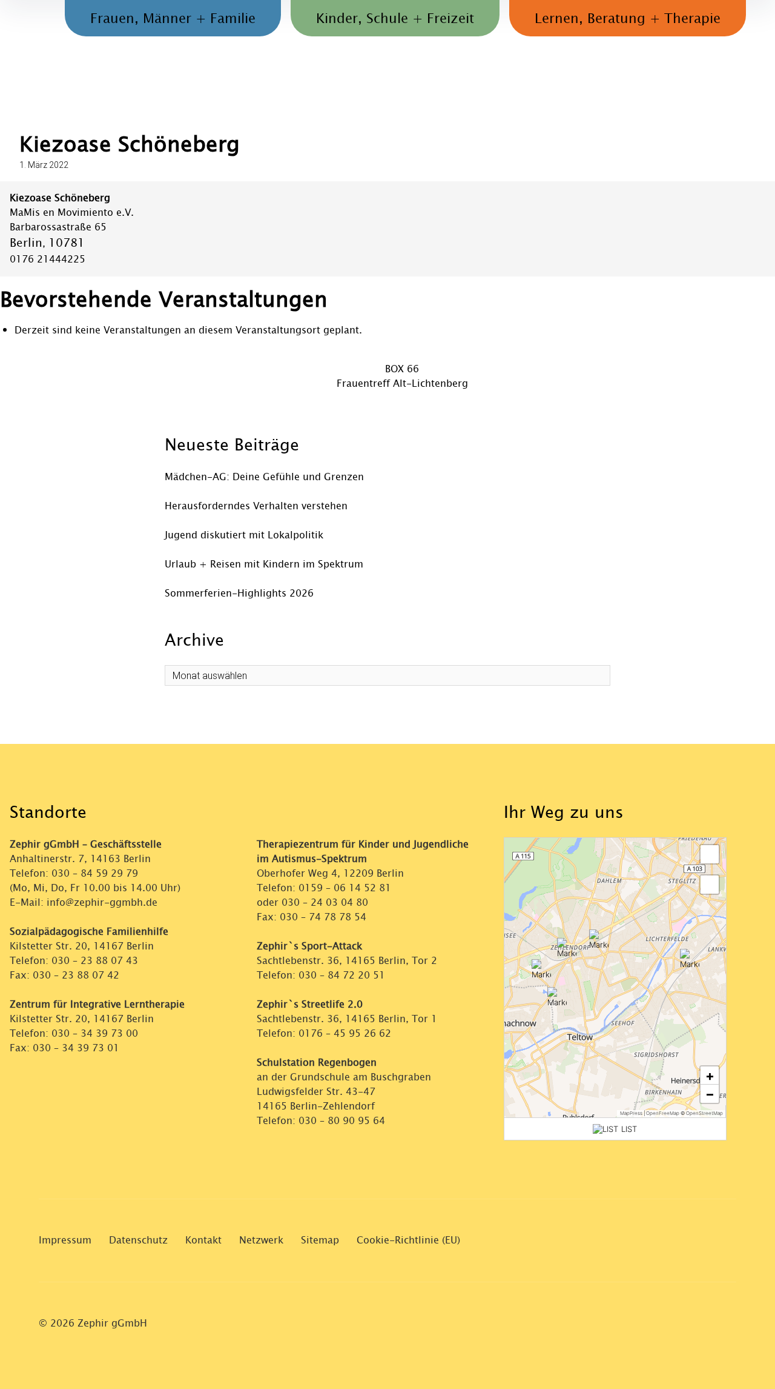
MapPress (631, 1113)
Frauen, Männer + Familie (173, 18)
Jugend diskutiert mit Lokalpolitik (244, 535)
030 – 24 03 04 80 (326, 902)
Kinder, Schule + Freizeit (395, 18)
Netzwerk (261, 1240)
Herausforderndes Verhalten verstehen (256, 506)
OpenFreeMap (662, 1113)
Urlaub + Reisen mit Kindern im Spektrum (264, 564)
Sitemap (320, 1240)
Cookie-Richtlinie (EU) (408, 1240)
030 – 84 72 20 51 (341, 975)
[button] (566, 947)
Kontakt (203, 1240)
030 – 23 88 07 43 (94, 960)
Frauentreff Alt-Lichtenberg (402, 383)
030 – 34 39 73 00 (94, 1033)
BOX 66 (402, 369)
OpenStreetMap (704, 1113)
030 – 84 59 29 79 (94, 873)
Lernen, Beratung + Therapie (628, 18)
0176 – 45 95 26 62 (344, 1033)
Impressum (65, 1240)
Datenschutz (138, 1240)
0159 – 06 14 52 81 (344, 887)
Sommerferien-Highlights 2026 (239, 593)
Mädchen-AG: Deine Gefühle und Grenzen (264, 476)
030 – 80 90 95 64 (341, 1120)
